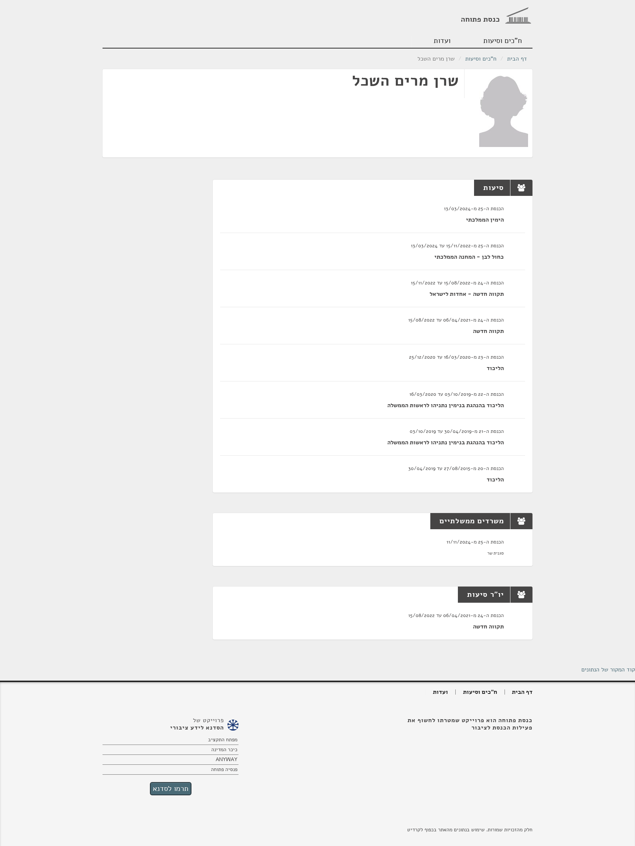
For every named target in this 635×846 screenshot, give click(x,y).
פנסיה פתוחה (224, 769)
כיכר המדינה (224, 749)
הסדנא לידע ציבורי (197, 728)
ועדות (442, 41)
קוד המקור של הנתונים (608, 670)
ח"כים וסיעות (502, 41)
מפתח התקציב (222, 739)
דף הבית (517, 59)
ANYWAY (226, 759)
